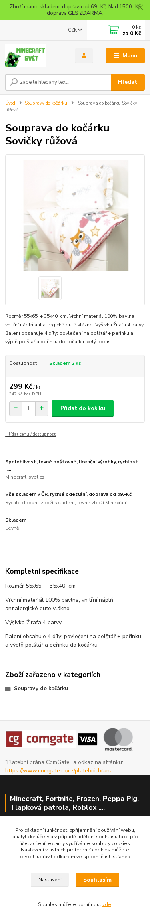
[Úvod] (34, 55)
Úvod (10, 103)
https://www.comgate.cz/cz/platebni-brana (59, 770)
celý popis (98, 341)
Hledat (127, 82)
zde (106, 904)
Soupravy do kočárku (46, 103)
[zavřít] (140, 8)
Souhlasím (97, 880)
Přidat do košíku (82, 408)
